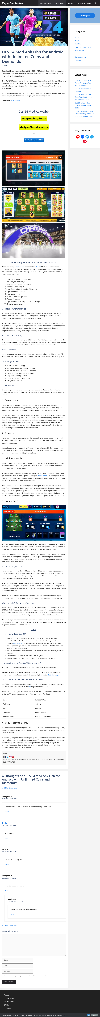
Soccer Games (59, 3)
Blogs (77, 40)
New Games (79, 50)
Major (5, 753)
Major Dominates (12, 3)
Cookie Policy (9, 998)
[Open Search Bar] (95, 3)
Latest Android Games (83, 47)
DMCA (6, 1005)
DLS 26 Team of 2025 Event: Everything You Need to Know (83, 83)
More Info (94, 1015)
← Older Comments (9, 788)
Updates (78, 60)
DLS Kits (71, 3)
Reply (6, 812)
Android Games (45, 3)
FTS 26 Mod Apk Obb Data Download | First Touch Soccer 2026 (83, 97)
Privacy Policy (9, 1001)
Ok (89, 1015)
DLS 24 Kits (15, 101)
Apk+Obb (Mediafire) (35, 127)
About (6, 995)
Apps (77, 37)
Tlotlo (4, 823)
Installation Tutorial (84, 3)
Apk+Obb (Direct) (35, 118)
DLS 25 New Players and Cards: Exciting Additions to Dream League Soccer (84, 113)
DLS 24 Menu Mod (35, 140)
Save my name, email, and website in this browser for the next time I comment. (34, 976)
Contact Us (8, 1008)
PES (76, 54)
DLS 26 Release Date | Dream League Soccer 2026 (83, 105)
